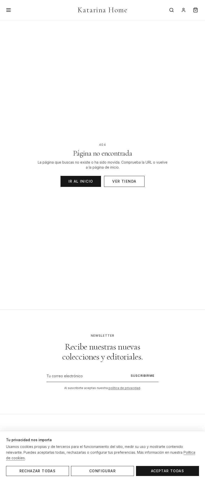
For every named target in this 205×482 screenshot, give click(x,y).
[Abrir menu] (8, 10)
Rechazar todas (38, 471)
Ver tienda (124, 181)
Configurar (102, 471)
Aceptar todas (167, 471)
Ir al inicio (80, 181)
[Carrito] (195, 10)
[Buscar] (171, 10)
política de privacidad (124, 388)
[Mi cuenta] (183, 10)
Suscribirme (142, 376)
